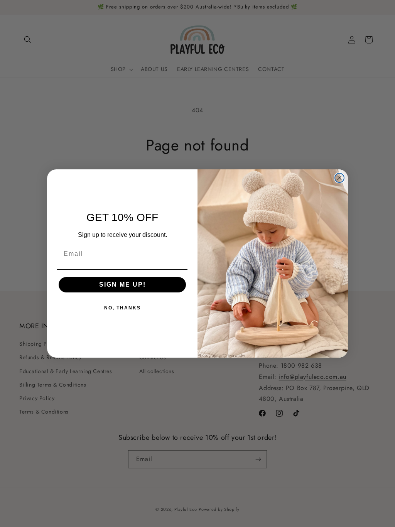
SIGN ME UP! (122, 284)
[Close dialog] (339, 177)
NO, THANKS (122, 308)
